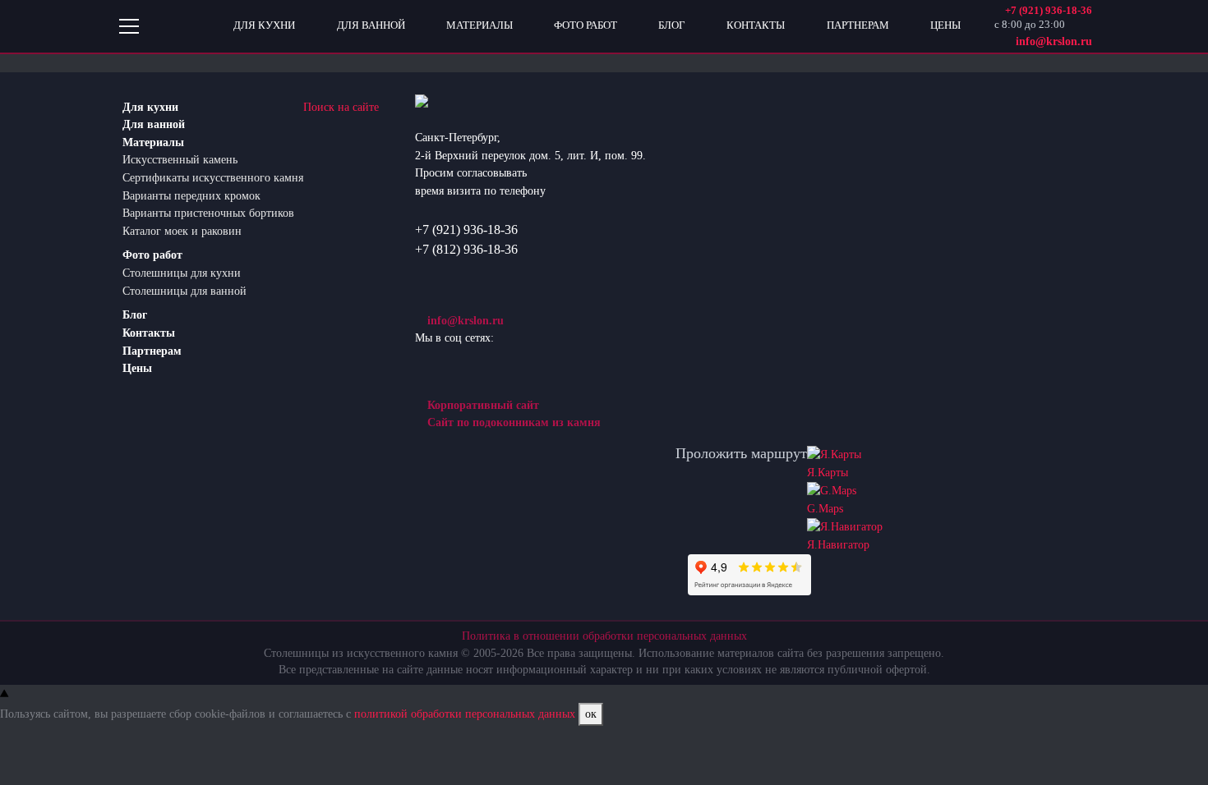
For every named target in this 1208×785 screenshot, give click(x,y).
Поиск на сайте (341, 106)
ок (591, 713)
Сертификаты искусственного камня (212, 177)
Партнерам (152, 350)
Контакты (148, 332)
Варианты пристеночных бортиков (208, 212)
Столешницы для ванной (184, 290)
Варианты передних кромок (191, 195)
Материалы (153, 142)
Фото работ (152, 254)
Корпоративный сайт (481, 404)
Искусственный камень (179, 159)
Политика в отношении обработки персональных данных (604, 636)
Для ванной (153, 124)
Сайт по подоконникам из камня (512, 422)
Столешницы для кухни (181, 272)
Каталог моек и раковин (182, 230)
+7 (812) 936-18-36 (466, 249)
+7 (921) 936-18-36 (466, 229)
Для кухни (150, 106)
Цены (137, 367)
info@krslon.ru (464, 320)
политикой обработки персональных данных (464, 713)
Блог (134, 314)
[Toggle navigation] (129, 26)
